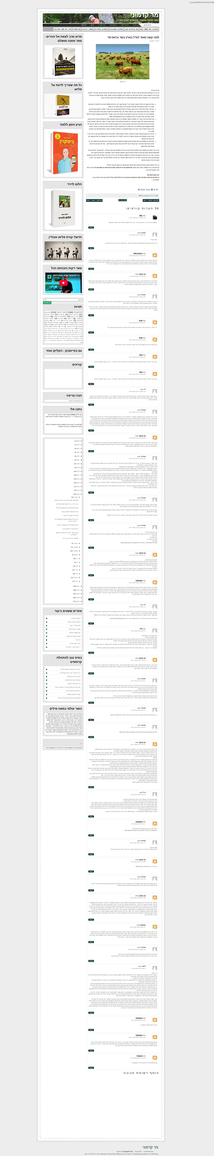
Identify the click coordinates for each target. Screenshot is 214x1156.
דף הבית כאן (147, 25)
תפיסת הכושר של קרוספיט (72, 680)
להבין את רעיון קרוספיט (73, 676)
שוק (70, 340)
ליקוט (51, 334)
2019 (78, 467)
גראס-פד (152, 41)
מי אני (92, 25)
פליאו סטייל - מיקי (75, 625)
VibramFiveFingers (53, 322)
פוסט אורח (54, 330)
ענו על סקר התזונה (62, 29)
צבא (48, 324)
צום (48, 330)
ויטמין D (79, 332)
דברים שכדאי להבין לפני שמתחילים (70, 673)
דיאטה (70, 318)
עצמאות (62, 330)
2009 (78, 594)
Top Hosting (154, 1154)
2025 (78, 444)
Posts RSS (138, 1151)
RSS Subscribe (47, 24)
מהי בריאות (74, 316)
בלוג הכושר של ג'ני (75, 643)
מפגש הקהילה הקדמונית (53, 336)
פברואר (75, 577)
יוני (77, 562)
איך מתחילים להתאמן (74, 683)
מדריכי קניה (56, 320)
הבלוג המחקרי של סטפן (73, 636)
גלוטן (70, 334)
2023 (78, 452)
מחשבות (78, 312)
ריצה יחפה (58, 328)
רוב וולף (78, 640)
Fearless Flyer (112, 1154)
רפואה (46, 334)
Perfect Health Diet (74, 632)
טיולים (68, 324)
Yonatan (139, 1056)
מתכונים (47, 312)
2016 (78, 479)
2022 (78, 456)
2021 (78, 460)
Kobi (140, 320)
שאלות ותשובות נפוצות (73, 694)
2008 (78, 597)
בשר (75, 330)
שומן (51, 328)
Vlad (140, 355)
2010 (78, 590)
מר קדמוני (144, 14)
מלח (80, 340)
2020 (78, 463)
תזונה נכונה (62, 312)
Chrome (192, 2)
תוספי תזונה (63, 340)
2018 (78, 471)
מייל (72, 416)
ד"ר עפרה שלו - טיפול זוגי (73, 647)
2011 (78, 586)
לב (47, 338)
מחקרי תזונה (87, 29)
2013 (78, 490)
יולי (77, 558)
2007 (78, 601)
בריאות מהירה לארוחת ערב (70, 529)
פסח (64, 328)
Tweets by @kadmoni (75, 401)
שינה (78, 336)
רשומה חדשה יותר (151, 200)
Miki (140, 215)
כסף (68, 332)
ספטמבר (75, 551)
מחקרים (61, 314)
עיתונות (63, 332)
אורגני (60, 338)
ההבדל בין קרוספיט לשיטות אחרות (70, 669)
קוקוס (80, 326)
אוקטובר (75, 547)
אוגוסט (76, 554)
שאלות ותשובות (116, 29)
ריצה (64, 322)
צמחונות (71, 322)
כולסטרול (55, 326)
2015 (78, 482)
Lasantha (128, 1154)
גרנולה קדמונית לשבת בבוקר (70, 511)
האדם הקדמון (68, 320)
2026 (78, 441)
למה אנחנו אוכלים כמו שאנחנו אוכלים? (67, 508)
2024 (78, 448)
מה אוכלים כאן (131, 29)
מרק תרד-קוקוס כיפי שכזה (70, 515)
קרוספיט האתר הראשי (74, 622)
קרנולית (143, 925)
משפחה (69, 330)
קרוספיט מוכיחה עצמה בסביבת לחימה (69, 698)
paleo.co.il (49, 332)
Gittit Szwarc (137, 253)
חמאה (73, 332)
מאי (76, 566)
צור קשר (83, 25)
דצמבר (76, 497)
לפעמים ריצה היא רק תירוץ (70, 538)
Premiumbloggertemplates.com (141, 1154)
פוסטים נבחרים (101, 29)
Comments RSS (148, 1151)
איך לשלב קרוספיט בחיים (73, 691)
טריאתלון (58, 334)
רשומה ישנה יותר (94, 200)
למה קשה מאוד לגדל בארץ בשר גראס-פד (133, 37)
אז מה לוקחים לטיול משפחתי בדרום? (67, 525)
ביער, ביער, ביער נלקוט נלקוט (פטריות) (67, 504)
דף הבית (122, 200)
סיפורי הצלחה (78, 324)
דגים (63, 336)
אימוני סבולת (78, 334)
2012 (78, 494)
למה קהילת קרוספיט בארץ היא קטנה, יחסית (67, 687)
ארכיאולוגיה (54, 338)
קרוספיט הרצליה (75, 618)
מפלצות (75, 340)
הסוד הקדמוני (71, 326)
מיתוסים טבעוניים (58, 324)
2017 (78, 475)
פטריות (80, 338)
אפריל (76, 570)
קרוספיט (76, 29)
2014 (78, 486)
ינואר (76, 581)
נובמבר (75, 543)
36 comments (145, 195)
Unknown (139, 580)
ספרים (60, 318)
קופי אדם (72, 338)
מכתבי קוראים (49, 314)
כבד (62, 326)
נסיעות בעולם (73, 314)
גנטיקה (65, 334)
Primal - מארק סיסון (74, 629)
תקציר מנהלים (71, 336)
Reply (91, 227)
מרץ (76, 573)
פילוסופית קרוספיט (60, 316)
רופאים (56, 332)
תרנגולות (55, 340)
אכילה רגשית (48, 340)
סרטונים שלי (71, 328)
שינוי (66, 338)
